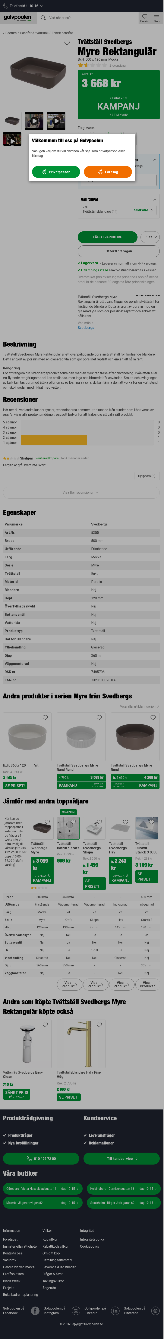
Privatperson (59, 172)
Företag (111, 172)
